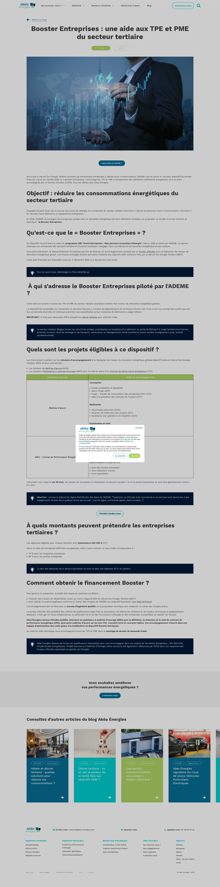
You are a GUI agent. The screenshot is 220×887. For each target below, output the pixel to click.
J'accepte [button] (134, 455)
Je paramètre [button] (120, 455)
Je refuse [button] (139, 428)
